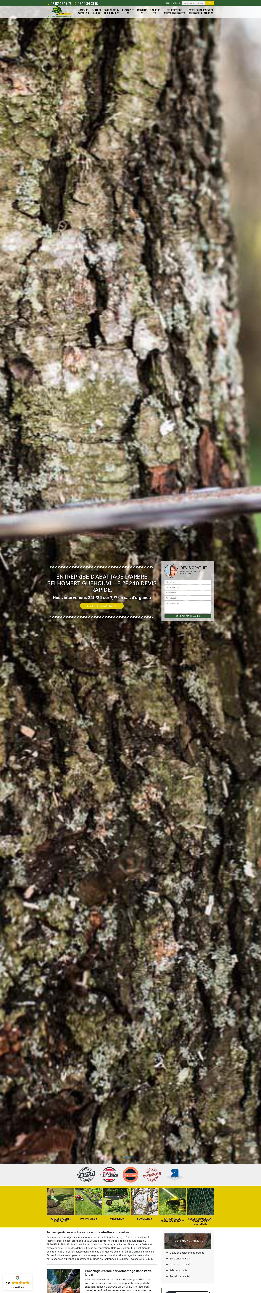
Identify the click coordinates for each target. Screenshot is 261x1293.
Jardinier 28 (142, 12)
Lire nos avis (17, 1287)
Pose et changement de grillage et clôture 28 (201, 12)
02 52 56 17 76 (61, 3)
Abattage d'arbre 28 (83, 12)
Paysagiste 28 (128, 12)
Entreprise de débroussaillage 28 (174, 12)
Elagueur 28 (155, 12)
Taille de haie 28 (96, 12)
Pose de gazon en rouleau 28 (111, 12)
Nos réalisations (102, 605)
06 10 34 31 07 (87, 3)
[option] (130, 646)
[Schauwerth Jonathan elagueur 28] (59, 12)
